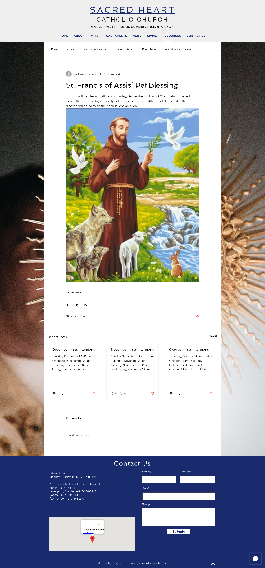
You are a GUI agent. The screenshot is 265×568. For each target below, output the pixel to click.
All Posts (53, 49)
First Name (147, 471)
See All (213, 336)
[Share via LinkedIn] (85, 305)
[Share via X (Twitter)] (76, 305)
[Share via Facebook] (67, 305)
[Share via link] (94, 305)
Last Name (185, 471)
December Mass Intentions (73, 349)
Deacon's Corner (125, 49)
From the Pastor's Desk (95, 49)
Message (146, 504)
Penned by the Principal (177, 49)
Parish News (149, 49)
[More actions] (197, 74)
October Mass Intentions (189, 349)
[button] (137, 35)
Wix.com (161, 563)
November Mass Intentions (132, 349)
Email (145, 488)
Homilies (69, 49)
